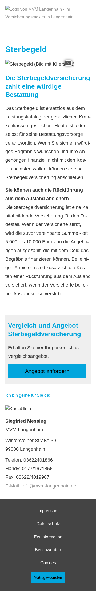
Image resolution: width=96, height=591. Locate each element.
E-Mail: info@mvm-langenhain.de (40, 486)
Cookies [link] (48, 563)
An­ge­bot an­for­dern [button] (47, 371)
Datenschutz (48, 524)
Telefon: (14, 460)
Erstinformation (48, 537)
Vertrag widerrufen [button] (48, 578)
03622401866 (38, 460)
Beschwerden (48, 550)
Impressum (48, 511)
